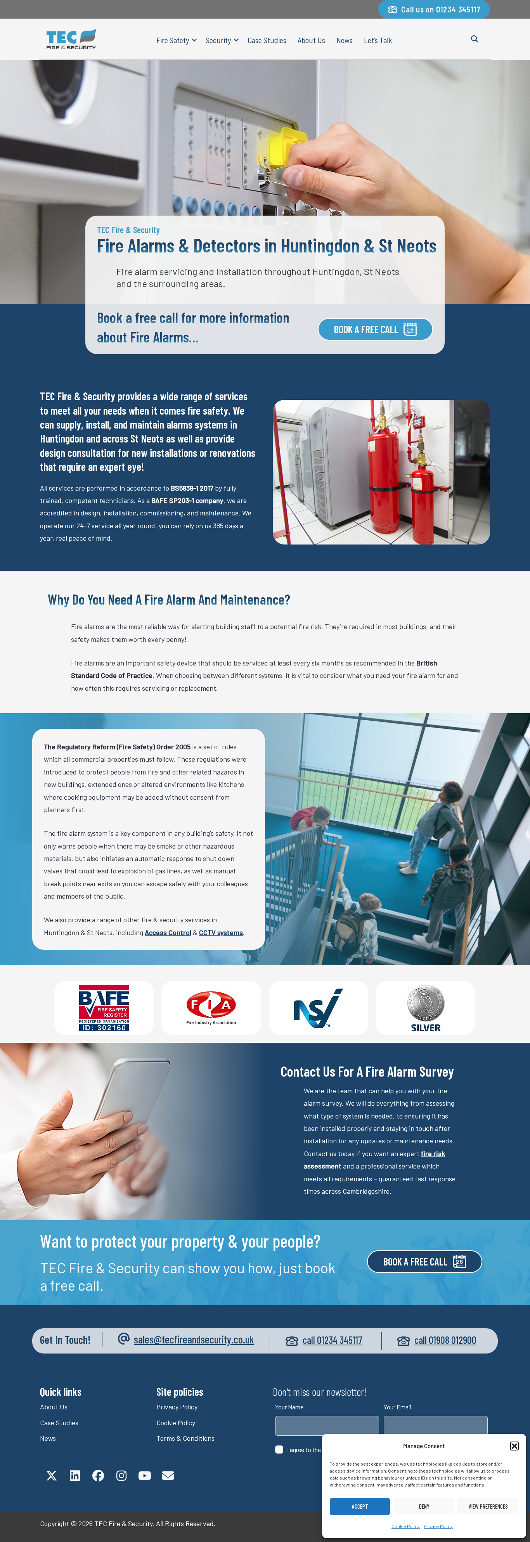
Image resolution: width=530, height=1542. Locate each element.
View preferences (488, 1506)
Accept (360, 1506)
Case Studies (267, 40)
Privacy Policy (438, 1526)
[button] (514, 1446)
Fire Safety (172, 40)
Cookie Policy (405, 1526)
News (344, 40)
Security (218, 40)
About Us (311, 40)
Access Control (168, 932)
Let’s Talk (378, 40)
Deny (424, 1506)
